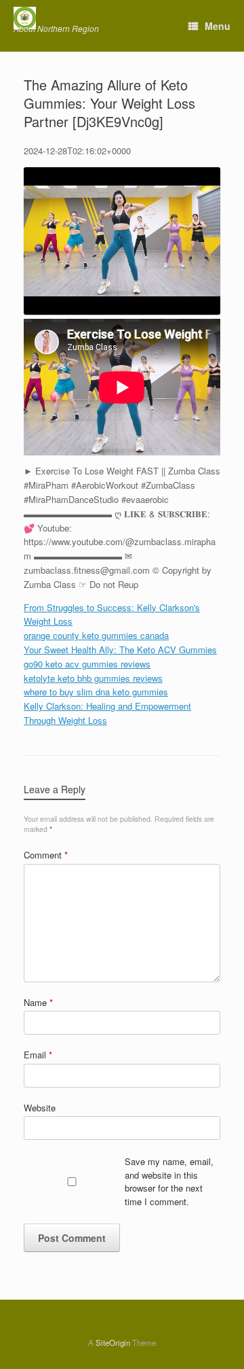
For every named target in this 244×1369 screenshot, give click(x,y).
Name (38, 1002)
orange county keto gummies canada (96, 635)
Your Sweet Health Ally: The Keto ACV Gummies (120, 649)
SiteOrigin (113, 1342)
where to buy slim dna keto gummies (96, 691)
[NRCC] (56, 18)
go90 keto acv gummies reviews (87, 663)
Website (40, 1107)
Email (38, 1054)
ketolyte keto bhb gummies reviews (93, 678)
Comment (46, 854)
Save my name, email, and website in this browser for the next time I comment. (169, 1181)
